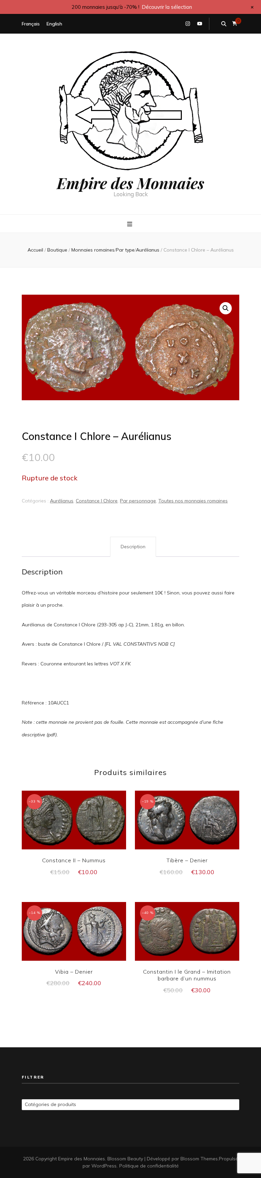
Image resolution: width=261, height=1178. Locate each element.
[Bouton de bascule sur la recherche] (223, 24)
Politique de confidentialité (149, 1166)
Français (31, 24)
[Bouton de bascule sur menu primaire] (130, 224)
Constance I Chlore (97, 501)
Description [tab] (133, 547)
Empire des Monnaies (130, 182)
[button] (226, 308)
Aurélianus (61, 501)
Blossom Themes (199, 1159)
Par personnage (138, 501)
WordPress (104, 1166)
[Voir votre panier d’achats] (234, 23)
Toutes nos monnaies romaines (193, 501)
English (54, 24)
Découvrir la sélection (167, 7)
